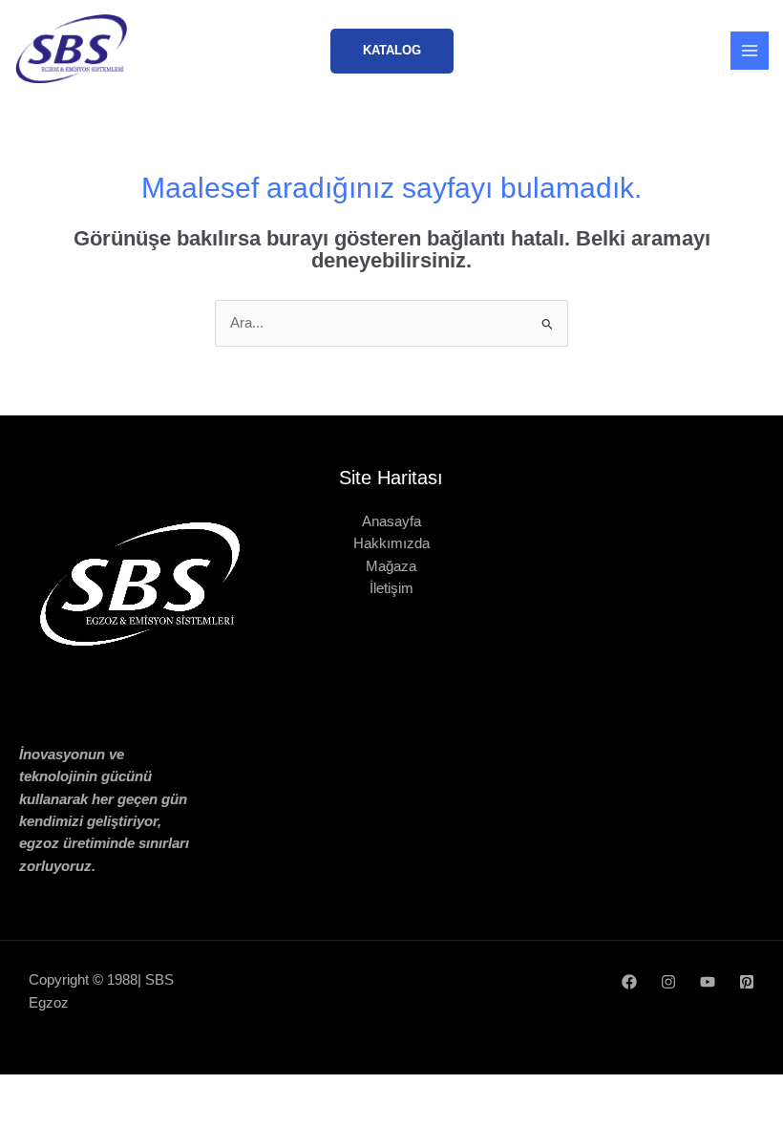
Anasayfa (391, 521)
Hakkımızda (391, 543)
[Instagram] (668, 981)
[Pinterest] (746, 981)
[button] (392, 51)
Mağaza (391, 566)
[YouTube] (707, 981)
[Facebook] (629, 981)
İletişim (391, 588)
